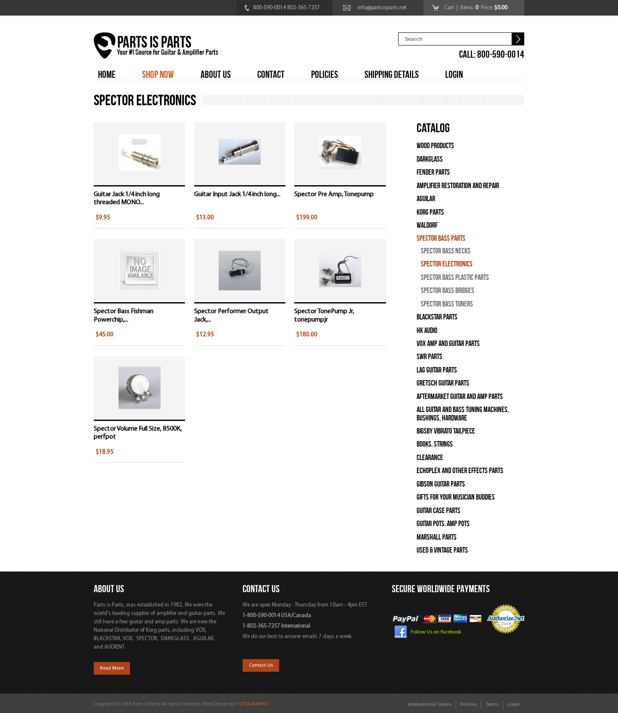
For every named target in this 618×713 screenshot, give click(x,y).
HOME (107, 75)
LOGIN (454, 75)
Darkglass (430, 159)
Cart (449, 8)
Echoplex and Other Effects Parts (460, 471)
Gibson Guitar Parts (441, 484)
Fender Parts (433, 172)
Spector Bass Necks (445, 251)
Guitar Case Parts (438, 511)
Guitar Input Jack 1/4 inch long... (237, 194)
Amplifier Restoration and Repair (458, 186)
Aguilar (426, 199)
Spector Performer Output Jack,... (231, 315)
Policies (468, 704)
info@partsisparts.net (382, 8)
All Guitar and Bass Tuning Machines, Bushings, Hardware (463, 414)
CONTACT (271, 75)
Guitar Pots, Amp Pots (443, 524)
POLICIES (324, 75)
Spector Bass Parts (441, 238)
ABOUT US (216, 75)
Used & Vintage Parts (442, 550)
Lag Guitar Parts (437, 370)
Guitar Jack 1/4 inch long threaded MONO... (127, 198)
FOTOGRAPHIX (252, 704)
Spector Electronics (447, 264)
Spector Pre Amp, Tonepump (334, 194)
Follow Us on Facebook (436, 631)
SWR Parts (429, 357)
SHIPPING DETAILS (391, 75)
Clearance (430, 458)
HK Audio (427, 331)
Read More (112, 668)
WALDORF (427, 225)
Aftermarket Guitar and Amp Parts (460, 397)
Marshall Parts (437, 537)
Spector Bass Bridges (447, 291)
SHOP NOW (158, 75)
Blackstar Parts (437, 317)
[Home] (156, 46)
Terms (492, 704)
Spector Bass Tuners (447, 304)
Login (513, 704)
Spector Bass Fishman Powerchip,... (123, 315)
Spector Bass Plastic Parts (455, 278)
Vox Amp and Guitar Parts (448, 344)
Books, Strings (435, 444)
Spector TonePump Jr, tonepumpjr (324, 315)
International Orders (430, 704)
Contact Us (261, 665)
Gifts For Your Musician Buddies (456, 497)
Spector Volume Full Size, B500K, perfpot (138, 433)
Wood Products (435, 146)
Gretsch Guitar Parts (443, 383)
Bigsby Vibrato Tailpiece (446, 431)
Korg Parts (430, 212)
